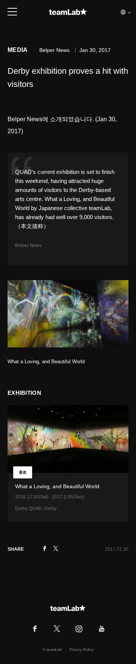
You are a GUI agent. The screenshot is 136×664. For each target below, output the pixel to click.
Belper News (28, 245)
